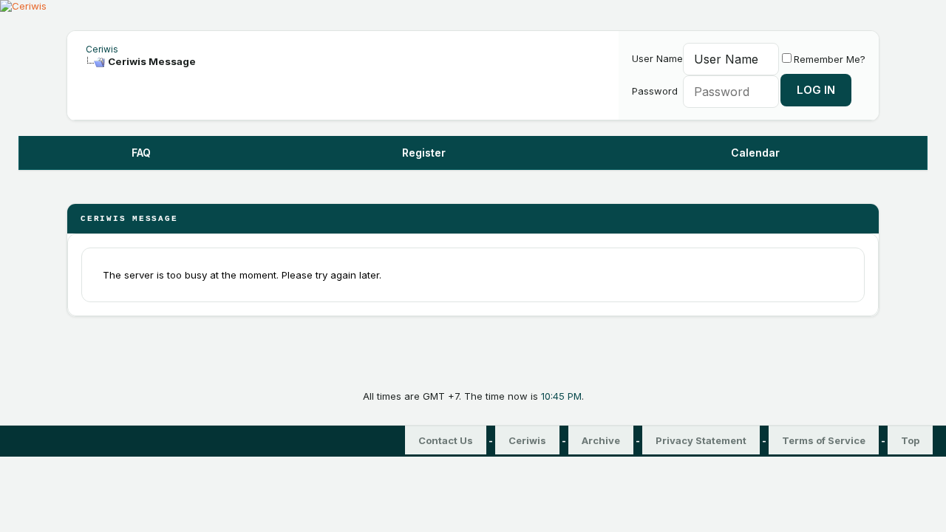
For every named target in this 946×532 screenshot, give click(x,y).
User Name (657, 58)
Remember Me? (829, 59)
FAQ (141, 152)
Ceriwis (102, 49)
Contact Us (445, 440)
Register (424, 152)
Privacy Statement (701, 440)
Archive (601, 440)
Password (655, 91)
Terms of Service (823, 440)
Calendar (755, 152)
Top (910, 440)
